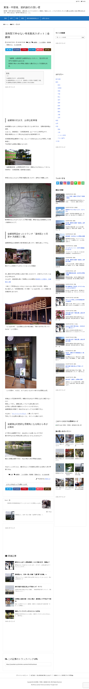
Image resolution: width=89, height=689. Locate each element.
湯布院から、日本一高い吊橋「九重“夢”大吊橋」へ (31, 574)
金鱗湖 (35, 42)
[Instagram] (64, 183)
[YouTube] (72, 183)
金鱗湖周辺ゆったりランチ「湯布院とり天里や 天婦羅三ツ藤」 (24, 80)
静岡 (59, 108)
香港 (59, 129)
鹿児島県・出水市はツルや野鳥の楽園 (75, 236)
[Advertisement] (28, 101)
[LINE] (75, 183)
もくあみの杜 (17, 44)
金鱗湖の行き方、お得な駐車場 (15, 78)
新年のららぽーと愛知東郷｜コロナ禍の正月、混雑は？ (32, 562)
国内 (13, 24)
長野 (59, 102)
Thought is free (54, 684)
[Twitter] (57, 183)
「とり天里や (42, 42)
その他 (57, 141)
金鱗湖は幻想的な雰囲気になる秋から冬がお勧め (20, 82)
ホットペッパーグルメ (19, 413)
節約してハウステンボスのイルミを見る (27, 611)
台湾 (57, 123)
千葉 (59, 94)
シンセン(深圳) (62, 135)
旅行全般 (58, 79)
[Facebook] (61, 183)
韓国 (57, 120)
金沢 (59, 99)
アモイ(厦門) (61, 138)
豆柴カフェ (10, 44)
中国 (57, 126)
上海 (59, 132)
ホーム (6, 24)
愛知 (59, 111)
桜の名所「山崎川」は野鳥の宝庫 (74, 379)
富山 (59, 97)
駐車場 (49, 42)
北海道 (59, 88)
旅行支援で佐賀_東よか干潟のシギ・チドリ (28, 586)
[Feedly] (82, 183)
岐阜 (59, 105)
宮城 (59, 91)
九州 (19, 24)
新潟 (59, 85)
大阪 (59, 114)
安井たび (47, 479)
